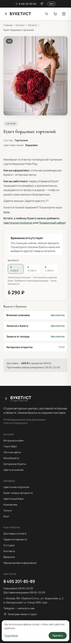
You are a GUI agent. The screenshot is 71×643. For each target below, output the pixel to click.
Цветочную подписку (18, 223)
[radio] (16, 269)
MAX (51, 3)
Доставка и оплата (14, 533)
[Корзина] (55, 14)
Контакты (9, 551)
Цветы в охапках (13, 470)
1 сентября (10, 446)
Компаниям (10, 504)
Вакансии (9, 557)
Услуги (7, 510)
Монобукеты (11, 458)
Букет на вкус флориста (18, 493)
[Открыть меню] (64, 14)
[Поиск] (46, 14)
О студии (9, 545)
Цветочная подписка (16, 487)
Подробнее (11, 635)
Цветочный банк (13, 499)
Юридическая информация (20, 563)
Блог (6, 516)
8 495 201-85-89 (27, 3)
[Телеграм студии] (41, 3)
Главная (8, 25)
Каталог (20, 25)
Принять (57, 635)
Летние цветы (12, 452)
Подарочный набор (52, 223)
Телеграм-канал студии (22, 614)
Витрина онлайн (13, 440)
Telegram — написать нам (18, 608)
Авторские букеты (14, 464)
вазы (6, 212)
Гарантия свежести (15, 539)
